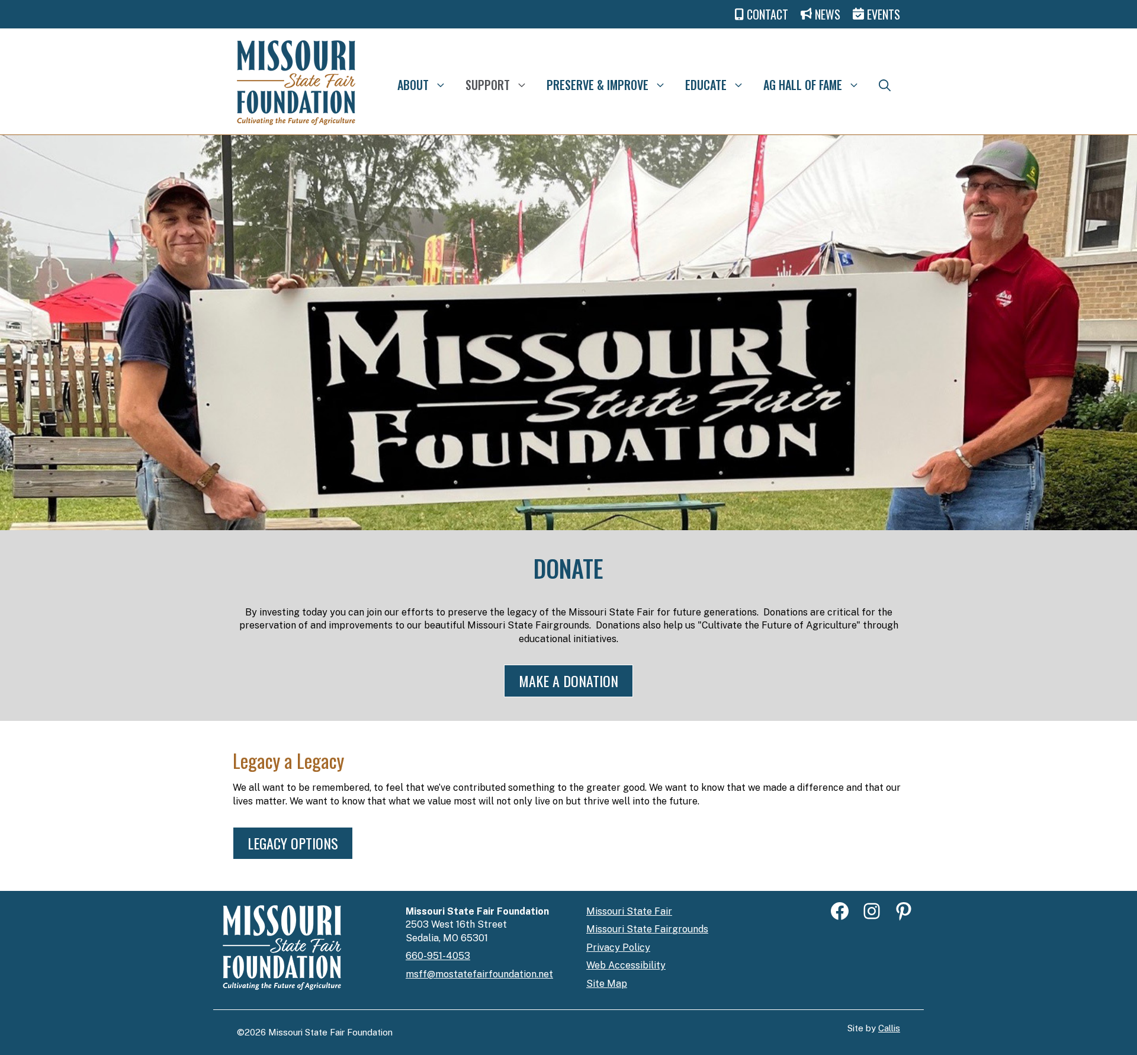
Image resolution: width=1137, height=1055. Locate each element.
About (413, 85)
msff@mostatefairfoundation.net (479, 974)
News (827, 14)
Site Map (606, 983)
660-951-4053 (438, 955)
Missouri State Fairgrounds (647, 929)
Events (882, 14)
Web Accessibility (626, 965)
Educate (706, 85)
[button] (884, 84)
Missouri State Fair (629, 911)
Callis (889, 1028)
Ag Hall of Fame (802, 85)
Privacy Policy (618, 947)
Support (487, 85)
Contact (767, 14)
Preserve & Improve (597, 85)
